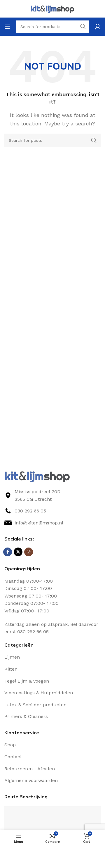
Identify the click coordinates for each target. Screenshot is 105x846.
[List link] (52, 511)
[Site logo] (52, 8)
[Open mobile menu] (7, 26)
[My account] (98, 26)
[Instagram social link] (28, 552)
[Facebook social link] (7, 552)
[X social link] (18, 552)
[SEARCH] (94, 140)
